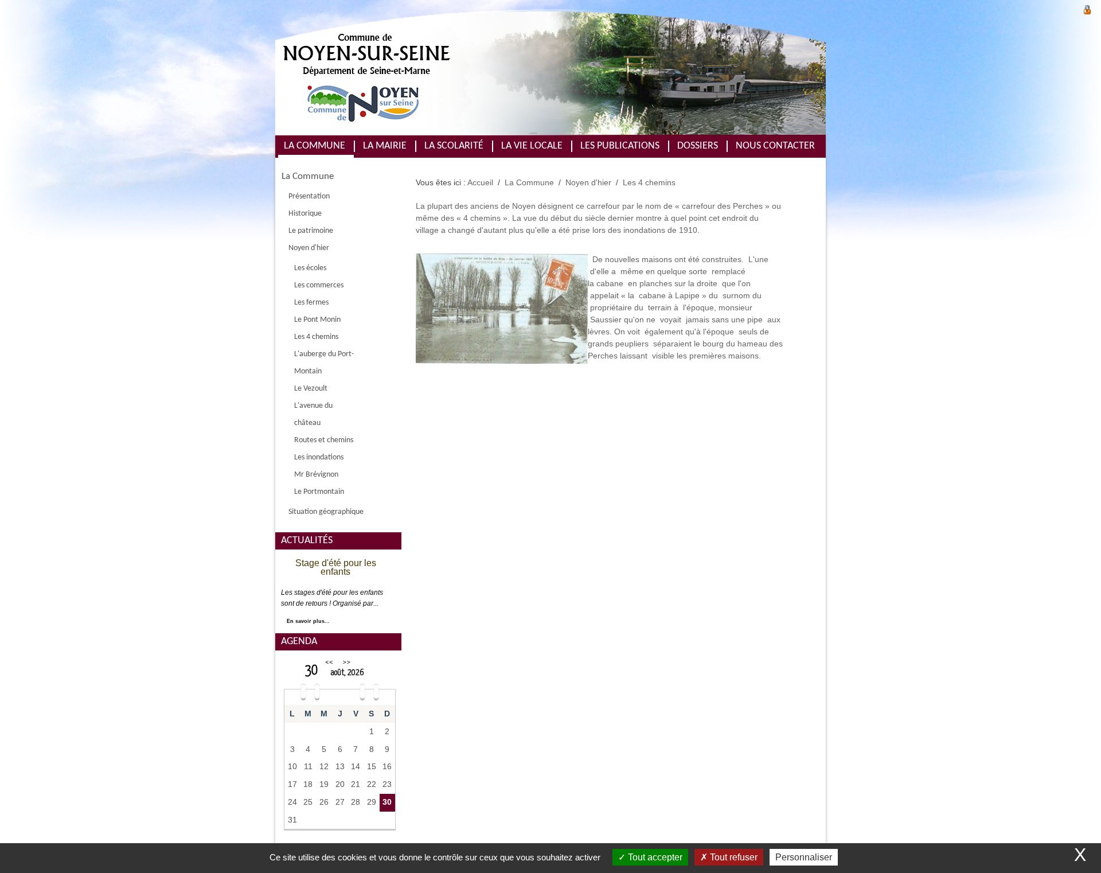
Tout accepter (654, 857)
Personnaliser (803, 857)
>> (346, 662)
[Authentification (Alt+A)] (1087, 8)
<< (329, 662)
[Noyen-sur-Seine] (470, 72)
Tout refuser (733, 857)
